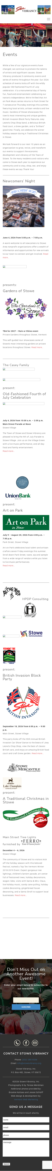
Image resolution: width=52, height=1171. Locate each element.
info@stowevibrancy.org (29, 1063)
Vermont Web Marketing (26, 1099)
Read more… (37, 347)
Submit (6, 1164)
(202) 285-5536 (29, 1060)
